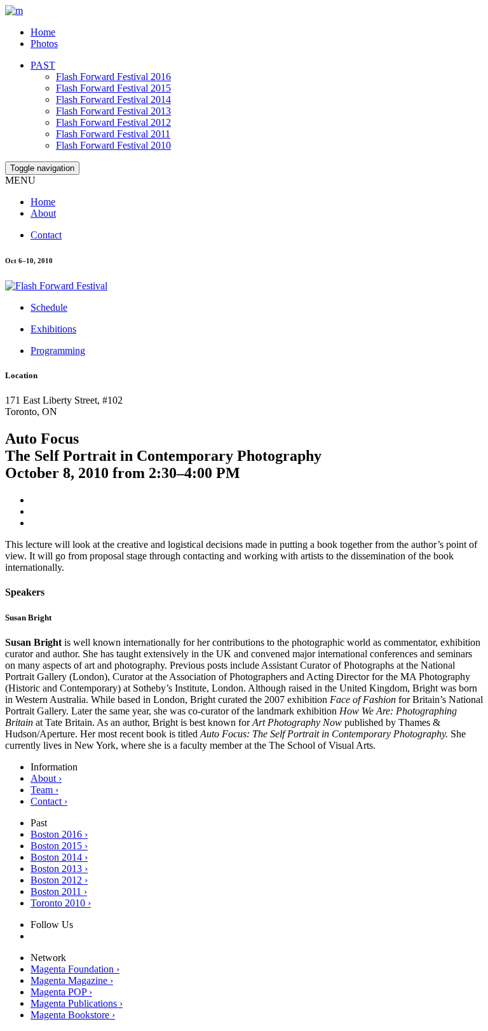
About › (46, 778)
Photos (44, 43)
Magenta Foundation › (74, 969)
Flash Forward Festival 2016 (113, 76)
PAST (42, 65)
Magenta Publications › (76, 1003)
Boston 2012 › (59, 880)
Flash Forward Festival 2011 (113, 133)
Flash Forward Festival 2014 (113, 99)
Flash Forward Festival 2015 (113, 88)
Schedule (48, 307)
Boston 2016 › (59, 834)
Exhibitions (53, 329)
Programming (57, 350)
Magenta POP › (61, 992)
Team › (44, 789)
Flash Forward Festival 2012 (113, 122)
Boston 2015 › (59, 845)
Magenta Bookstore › (72, 1014)
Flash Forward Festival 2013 (113, 111)
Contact (46, 234)
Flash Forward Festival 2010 (113, 145)
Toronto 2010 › (60, 903)
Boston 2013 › (59, 868)
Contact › (48, 801)
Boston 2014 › (59, 857)
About (43, 213)
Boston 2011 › (58, 891)
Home (42, 32)
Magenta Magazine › (71, 980)
